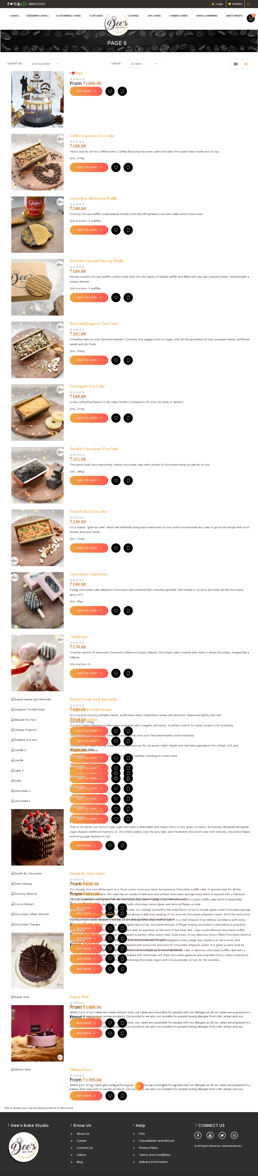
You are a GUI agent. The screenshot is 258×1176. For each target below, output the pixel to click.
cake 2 (76, 770)
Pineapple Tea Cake (87, 386)
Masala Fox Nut (83, 720)
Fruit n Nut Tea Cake (88, 512)
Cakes (14, 15)
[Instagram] (15, 3)
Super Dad (79, 997)
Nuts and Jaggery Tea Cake (94, 324)
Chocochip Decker (86, 935)
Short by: (15, 63)
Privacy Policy (148, 1148)
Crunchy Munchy (86, 894)
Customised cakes (68, 15)
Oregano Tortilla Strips (90, 710)
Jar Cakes (154, 15)
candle (76, 760)
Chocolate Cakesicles (88, 574)
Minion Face (81, 1070)
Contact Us (85, 1148)
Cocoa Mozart (82, 904)
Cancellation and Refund (156, 1141)
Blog (80, 1162)
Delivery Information (153, 1162)
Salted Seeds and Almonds (93, 699)
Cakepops (78, 637)
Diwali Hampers (206, 15)
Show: (116, 63)
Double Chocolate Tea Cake (94, 449)
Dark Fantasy (81, 884)
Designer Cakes (37, 15)
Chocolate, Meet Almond (92, 914)
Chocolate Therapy (87, 924)
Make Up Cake (83, 1007)
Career (81, 1141)
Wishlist (237, 4)
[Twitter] (11, 3)
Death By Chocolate (87, 874)
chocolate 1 (80, 801)
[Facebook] (8, 3)
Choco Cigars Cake (86, 811)
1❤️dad (76, 73)
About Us (83, 1134)
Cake (74, 781)
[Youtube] (18, 3)
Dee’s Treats (234, 15)
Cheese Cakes (178, 15)
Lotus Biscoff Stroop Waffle (93, 198)
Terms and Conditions (154, 1155)
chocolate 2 (80, 791)
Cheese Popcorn (84, 730)
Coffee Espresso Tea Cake (92, 136)
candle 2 (77, 750)
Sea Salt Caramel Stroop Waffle (97, 261)
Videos (81, 1155)
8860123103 (36, 3)
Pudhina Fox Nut (85, 740)
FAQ (142, 1134)
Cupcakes (96, 15)
